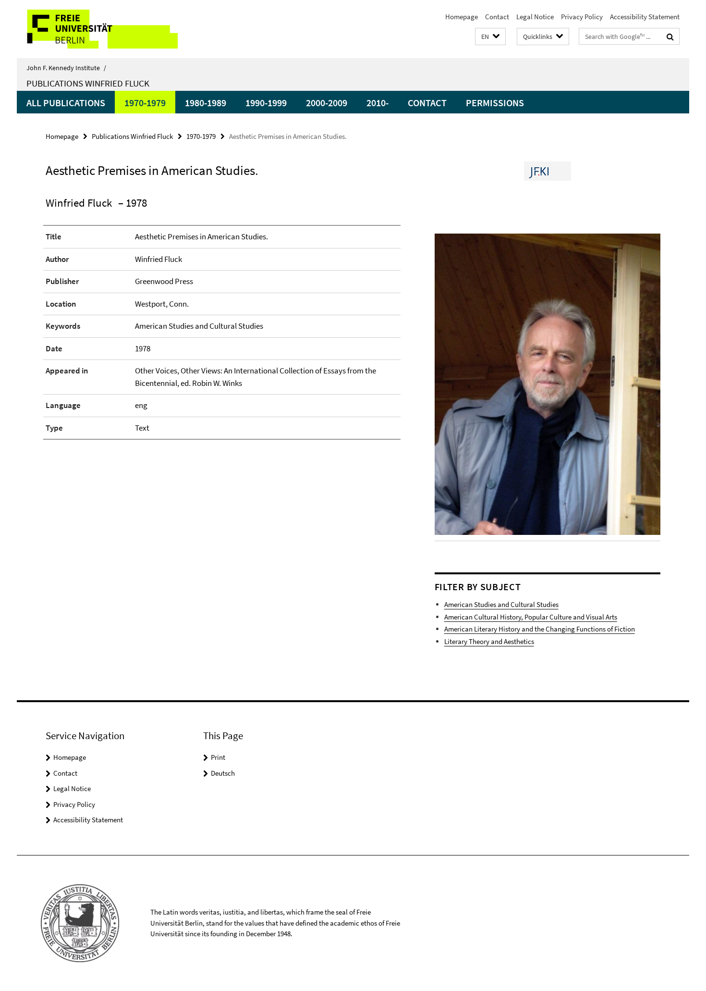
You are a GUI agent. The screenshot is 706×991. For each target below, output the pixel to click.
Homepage (461, 16)
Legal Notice (535, 16)
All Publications (65, 103)
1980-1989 (205, 103)
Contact (497, 16)
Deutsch (223, 773)
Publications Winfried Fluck (87, 83)
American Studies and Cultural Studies (501, 604)
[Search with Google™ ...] (670, 36)
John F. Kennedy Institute (66, 67)
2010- (377, 103)
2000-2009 (326, 103)
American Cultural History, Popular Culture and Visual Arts (530, 616)
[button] (490, 37)
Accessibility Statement (645, 16)
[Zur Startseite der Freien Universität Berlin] (97, 29)
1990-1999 (266, 103)
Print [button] (218, 757)
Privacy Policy (582, 16)
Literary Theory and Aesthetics (489, 641)
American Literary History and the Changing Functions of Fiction (539, 628)
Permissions (495, 103)
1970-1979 (145, 103)
